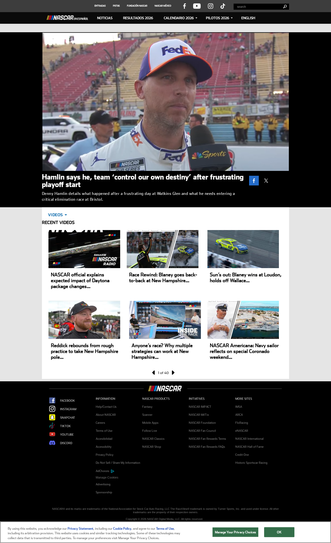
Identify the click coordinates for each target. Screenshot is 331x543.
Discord (66, 443)
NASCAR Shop (151, 446)
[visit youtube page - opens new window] (196, 6)
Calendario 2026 (179, 18)
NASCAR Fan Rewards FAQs (207, 446)
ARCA (239, 414)
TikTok (65, 426)
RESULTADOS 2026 (138, 18)
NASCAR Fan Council (202, 430)
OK (279, 532)
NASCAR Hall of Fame (249, 446)
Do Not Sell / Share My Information (118, 462)
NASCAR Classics (153, 438)
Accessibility (103, 446)
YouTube (67, 434)
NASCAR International (249, 438)
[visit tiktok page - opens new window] (223, 6)
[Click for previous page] (154, 372)
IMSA (238, 406)
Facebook (67, 400)
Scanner (147, 414)
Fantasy (147, 406)
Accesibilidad (104, 438)
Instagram (68, 409)
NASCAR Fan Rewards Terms (207, 438)
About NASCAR (106, 414)
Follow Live (149, 430)
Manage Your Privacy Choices (235, 532)
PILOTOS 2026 (217, 18)
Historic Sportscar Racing (251, 462)
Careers (100, 422)
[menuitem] (119, 477)
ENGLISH (248, 18)
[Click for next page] (172, 372)
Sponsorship (104, 492)
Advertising (103, 484)
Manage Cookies (107, 477)
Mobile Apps (150, 422)
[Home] (69, 17)
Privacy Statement (80, 528)
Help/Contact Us (106, 406)
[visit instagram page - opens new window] (210, 6)
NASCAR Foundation (202, 422)
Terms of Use (104, 430)
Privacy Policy (104, 454)
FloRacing (241, 422)
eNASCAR (241, 430)
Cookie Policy (122, 528)
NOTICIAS (104, 18)
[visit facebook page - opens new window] (184, 6)
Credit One (242, 454)
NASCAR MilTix (199, 414)
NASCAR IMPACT (200, 406)
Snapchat (67, 417)
